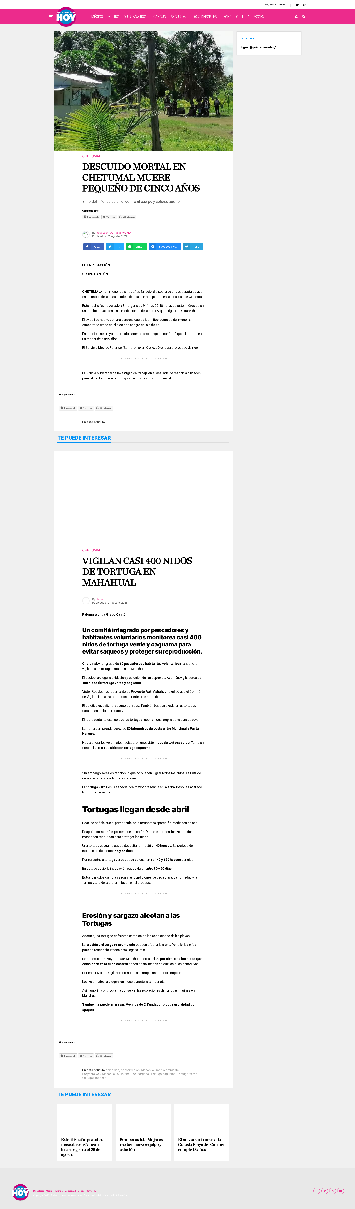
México (50, 1190)
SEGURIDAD (179, 16)
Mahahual (148, 1069)
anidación (112, 1069)
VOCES (259, 16)
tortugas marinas (94, 1077)
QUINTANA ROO (135, 16)
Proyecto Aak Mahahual (99, 1073)
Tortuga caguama (163, 1073)
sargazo (143, 1073)
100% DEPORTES (204, 16)
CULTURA (242, 16)
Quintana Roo (126, 1073)
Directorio (38, 1190)
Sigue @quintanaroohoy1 (259, 47)
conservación (130, 1069)
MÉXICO (97, 16)
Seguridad (70, 1190)
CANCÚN (159, 16)
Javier (100, 599)
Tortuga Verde (187, 1073)
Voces (81, 1190)
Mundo (59, 1190)
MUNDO (113, 16)
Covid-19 (91, 1190)
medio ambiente (167, 1069)
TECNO (226, 16)
